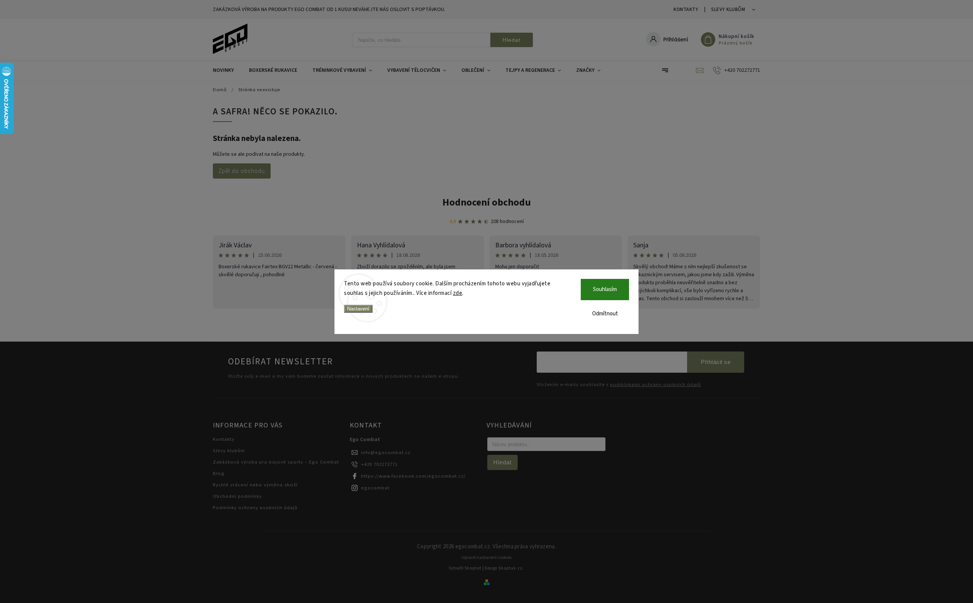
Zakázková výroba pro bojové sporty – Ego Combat (276, 462)
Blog (219, 473)
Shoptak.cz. (511, 568)
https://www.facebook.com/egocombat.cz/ (413, 476)
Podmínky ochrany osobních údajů (255, 507)
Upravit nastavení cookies (486, 557)
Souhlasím (605, 289)
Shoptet (473, 568)
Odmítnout (605, 314)
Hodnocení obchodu (486, 202)
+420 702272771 (379, 464)
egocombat (375, 487)
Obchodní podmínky (237, 496)
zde (458, 293)
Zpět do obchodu (242, 171)
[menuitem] (227, 70)
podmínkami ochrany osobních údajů (655, 384)
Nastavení (358, 309)
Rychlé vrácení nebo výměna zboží (255, 484)
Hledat (511, 40)
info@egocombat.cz (385, 452)
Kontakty (685, 9)
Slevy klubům (728, 9)
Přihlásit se (716, 362)
